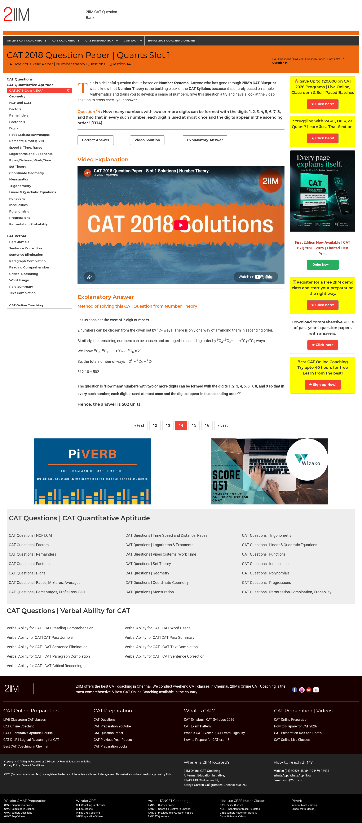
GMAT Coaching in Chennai (19, 808)
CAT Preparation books (111, 746)
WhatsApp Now (300, 775)
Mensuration (19, 179)
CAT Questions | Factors (29, 545)
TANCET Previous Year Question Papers (170, 812)
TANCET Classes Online (161, 805)
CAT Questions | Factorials (30, 563)
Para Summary (21, 287)
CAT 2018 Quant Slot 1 (39, 90)
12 (155, 425)
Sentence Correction (25, 248)
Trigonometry (20, 186)
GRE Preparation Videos (89, 816)
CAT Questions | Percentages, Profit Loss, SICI (47, 592)
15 (194, 425)
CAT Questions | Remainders (32, 554)
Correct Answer (95, 140)
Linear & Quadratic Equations (32, 192)
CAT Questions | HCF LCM (30, 535)
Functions (17, 199)
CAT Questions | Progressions (266, 582)
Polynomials (19, 211)
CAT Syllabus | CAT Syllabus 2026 (209, 720)
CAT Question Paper (108, 733)
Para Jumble (19, 242)
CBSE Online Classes (231, 805)
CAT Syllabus (200, 88)
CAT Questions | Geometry (147, 573)
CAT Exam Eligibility (230, 733)
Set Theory (17, 166)
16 (207, 425)
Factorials (17, 122)
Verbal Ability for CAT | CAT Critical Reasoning (44, 666)
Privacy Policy (12, 765)
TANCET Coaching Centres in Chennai (169, 808)
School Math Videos (303, 808)
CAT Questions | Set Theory (148, 563)
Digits (13, 128)
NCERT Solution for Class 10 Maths (240, 808)
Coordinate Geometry (26, 173)
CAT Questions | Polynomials (266, 573)
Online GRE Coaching (88, 812)
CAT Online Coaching (26, 305)
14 (181, 425)
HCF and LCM (20, 103)
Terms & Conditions (33, 765)
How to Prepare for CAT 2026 (295, 726)
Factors (15, 109)
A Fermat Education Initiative (73, 761)
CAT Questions (281, 59)
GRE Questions (84, 808)
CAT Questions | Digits (27, 573)
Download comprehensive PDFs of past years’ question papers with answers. (323, 328)
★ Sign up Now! (322, 385)
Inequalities (18, 205)
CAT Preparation (99, 40)
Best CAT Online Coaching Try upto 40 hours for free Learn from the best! (322, 368)
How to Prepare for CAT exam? (206, 740)
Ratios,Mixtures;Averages (29, 135)
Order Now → (323, 265)
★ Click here (323, 345)
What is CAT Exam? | (199, 733)
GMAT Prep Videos (14, 816)
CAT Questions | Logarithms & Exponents (159, 545)
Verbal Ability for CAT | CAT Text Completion (161, 647)
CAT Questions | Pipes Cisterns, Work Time (160, 554)
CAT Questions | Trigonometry (267, 535)
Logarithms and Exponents (31, 154)
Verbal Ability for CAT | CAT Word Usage (158, 628)
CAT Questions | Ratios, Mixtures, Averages (44, 582)
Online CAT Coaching (24, 40)
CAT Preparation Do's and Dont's (298, 733)
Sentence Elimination (26, 255)
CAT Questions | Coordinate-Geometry (157, 582)
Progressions (19, 218)
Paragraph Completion (27, 261)
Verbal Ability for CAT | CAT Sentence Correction (164, 656)
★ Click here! (322, 104)
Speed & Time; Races (25, 147)
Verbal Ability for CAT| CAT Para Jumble (40, 637)
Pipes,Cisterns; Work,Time (30, 160)
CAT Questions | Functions (264, 554)
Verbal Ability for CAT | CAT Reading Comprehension (50, 628)
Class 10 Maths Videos (233, 816)
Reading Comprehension (29, 267)
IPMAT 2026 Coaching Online (171, 40)
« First (139, 425)
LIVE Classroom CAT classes (24, 720)
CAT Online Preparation (291, 720)
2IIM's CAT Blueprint (259, 83)
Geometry (17, 96)
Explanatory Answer (205, 140)
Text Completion (22, 293)
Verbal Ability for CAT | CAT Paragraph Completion (48, 656)
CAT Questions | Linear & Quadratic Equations (279, 545)
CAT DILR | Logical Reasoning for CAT (31, 740)
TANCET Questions (158, 816)
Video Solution (147, 140)
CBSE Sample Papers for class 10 (238, 812)
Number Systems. (174, 83)
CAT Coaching (63, 40)
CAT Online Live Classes (292, 740)
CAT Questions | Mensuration (149, 592)
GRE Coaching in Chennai (90, 805)
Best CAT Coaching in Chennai (25, 746)
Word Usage (19, 280)
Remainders (18, 115)
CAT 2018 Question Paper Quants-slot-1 (317, 59)
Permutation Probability (28, 224)
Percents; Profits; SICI (26, 141)
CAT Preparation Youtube (112, 726)
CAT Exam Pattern (197, 726)
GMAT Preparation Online (18, 805)
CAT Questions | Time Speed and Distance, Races (166, 535)
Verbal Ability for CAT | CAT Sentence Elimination (47, 647)
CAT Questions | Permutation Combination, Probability (286, 592)
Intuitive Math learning (304, 805)
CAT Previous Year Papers (113, 740)
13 (168, 425)
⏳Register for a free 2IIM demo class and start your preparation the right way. (323, 288)
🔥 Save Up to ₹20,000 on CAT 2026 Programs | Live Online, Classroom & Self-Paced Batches (322, 87)
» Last (223, 425)
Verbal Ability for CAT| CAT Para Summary (159, 637)
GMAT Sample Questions (18, 812)
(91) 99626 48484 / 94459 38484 (307, 771)
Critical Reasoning (23, 274)
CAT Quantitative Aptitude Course (28, 733)
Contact (131, 40)
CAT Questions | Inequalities (265, 563)
